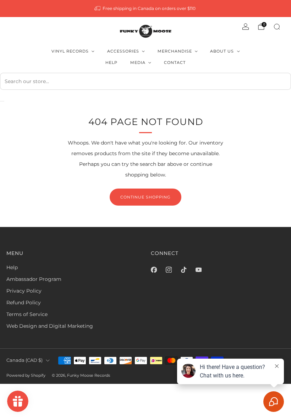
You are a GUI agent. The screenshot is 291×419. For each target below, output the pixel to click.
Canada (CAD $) (24, 360)
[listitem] (145, 8)
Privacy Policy (24, 291)
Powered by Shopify (25, 375)
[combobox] (145, 81)
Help (111, 62)
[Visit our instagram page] (168, 269)
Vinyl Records (70, 51)
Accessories (123, 51)
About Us (222, 51)
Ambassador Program (33, 279)
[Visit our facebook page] (153, 269)
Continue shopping (145, 197)
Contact (175, 62)
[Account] (245, 26)
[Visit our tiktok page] (183, 269)
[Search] (276, 26)
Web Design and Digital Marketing (49, 326)
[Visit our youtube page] (198, 269)
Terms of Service (27, 314)
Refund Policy (23, 302)
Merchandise (175, 51)
